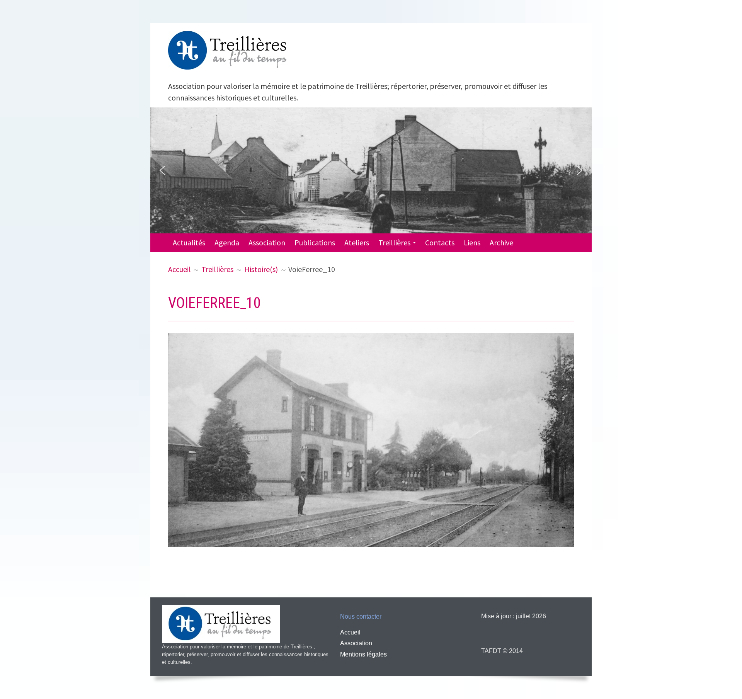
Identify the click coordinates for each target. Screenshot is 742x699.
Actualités (189, 242)
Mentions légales (363, 654)
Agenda (226, 242)
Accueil (350, 632)
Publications (314, 242)
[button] (162, 170)
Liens (472, 242)
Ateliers (356, 242)
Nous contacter (360, 616)
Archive (501, 242)
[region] (371, 170)
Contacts (439, 242)
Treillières (394, 242)
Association (266, 242)
